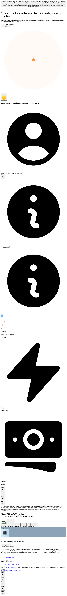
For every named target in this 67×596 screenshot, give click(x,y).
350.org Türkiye (9, 567)
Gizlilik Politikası (5, 564)
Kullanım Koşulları (14, 564)
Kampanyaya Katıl (5, 26)
